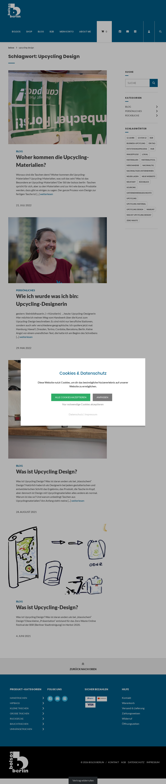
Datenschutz (76, 414)
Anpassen (102, 397)
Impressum (91, 414)
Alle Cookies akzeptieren (70, 397)
